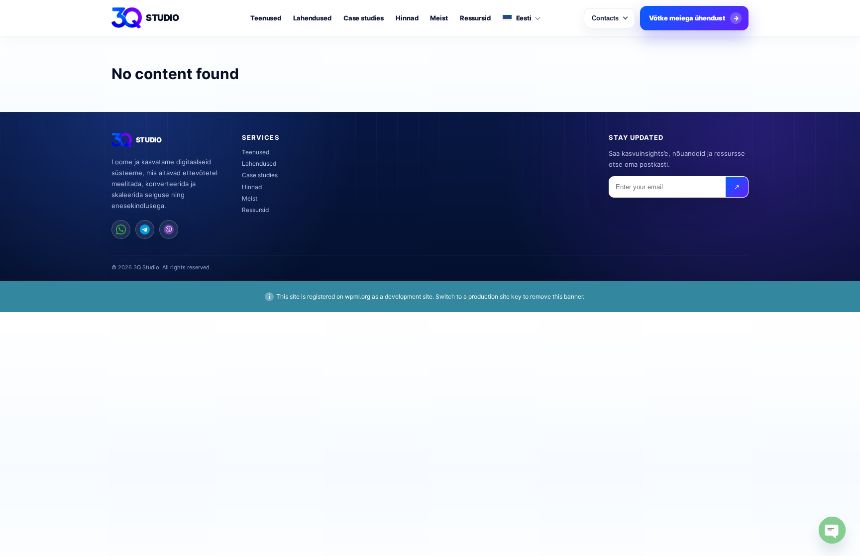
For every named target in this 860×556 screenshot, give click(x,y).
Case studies (363, 18)
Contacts (605, 18)
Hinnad (407, 18)
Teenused (265, 18)
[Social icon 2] (144, 229)
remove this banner (556, 296)
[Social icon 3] (168, 229)
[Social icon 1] (120, 229)
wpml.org (357, 296)
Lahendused (312, 18)
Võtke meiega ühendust (694, 18)
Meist (438, 18)
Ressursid (475, 18)
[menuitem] (521, 18)
